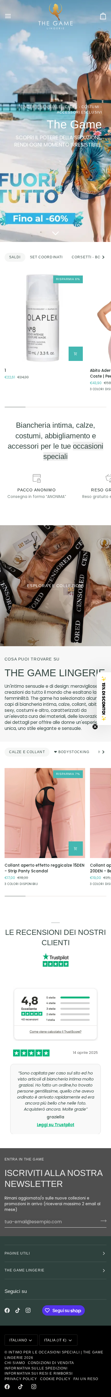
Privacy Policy (21, 1379)
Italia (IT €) (55, 1340)
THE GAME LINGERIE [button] (24, 1270)
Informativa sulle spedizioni (36, 1368)
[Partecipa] (101, 1221)
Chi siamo (15, 1363)
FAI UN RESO (85, 1379)
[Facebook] (7, 1310)
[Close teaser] (95, 727)
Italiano (18, 1340)
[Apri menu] (13, 16)
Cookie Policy (55, 1379)
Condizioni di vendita (51, 1363)
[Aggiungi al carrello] (76, 354)
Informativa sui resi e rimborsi (39, 1373)
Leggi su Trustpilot (55, 1112)
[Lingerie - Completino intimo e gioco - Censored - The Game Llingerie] (55, 585)
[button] (104, 698)
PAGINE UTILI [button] (17, 1253)
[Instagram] (28, 1310)
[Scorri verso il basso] (55, 234)
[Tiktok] (17, 1310)
